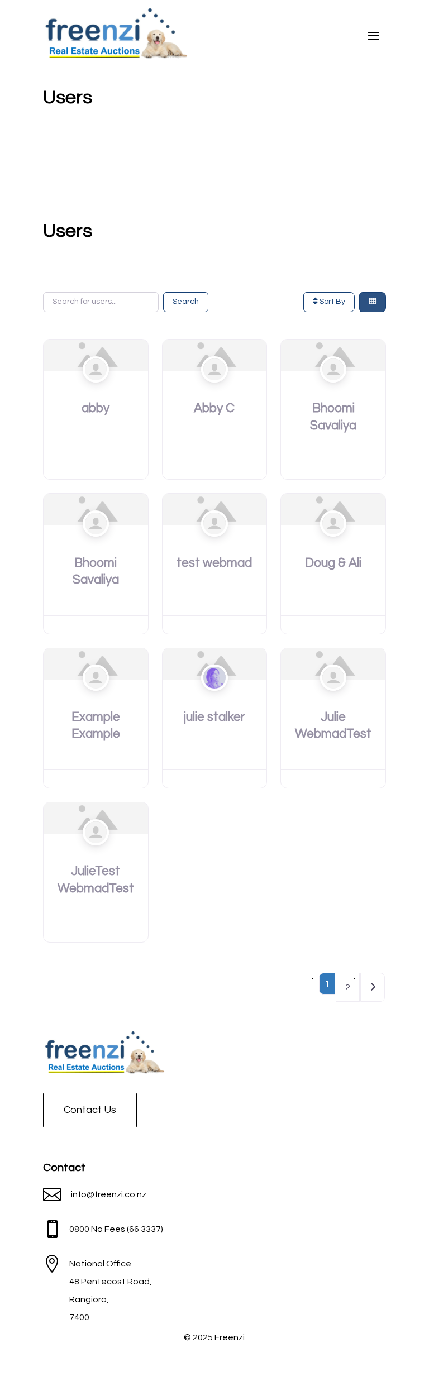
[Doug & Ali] (333, 509)
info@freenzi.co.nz (108, 1194)
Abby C (214, 408)
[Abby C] (215, 354)
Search (186, 301)
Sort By (331, 301)
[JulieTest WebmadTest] (96, 817)
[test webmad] (215, 509)
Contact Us (90, 1110)
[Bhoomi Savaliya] (333, 354)
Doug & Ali (333, 563)
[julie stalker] (215, 663)
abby (95, 408)
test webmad (214, 563)
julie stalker (214, 717)
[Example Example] (96, 663)
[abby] (96, 354)
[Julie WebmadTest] (333, 663)
